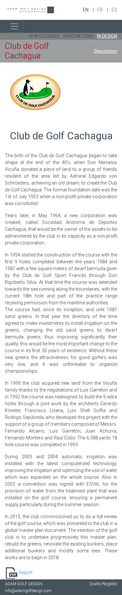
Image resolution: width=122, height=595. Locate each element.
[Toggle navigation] (14, 26)
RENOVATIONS (78, 36)
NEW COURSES (44, 36)
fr (100, 9)
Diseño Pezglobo (103, 584)
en (86, 9)
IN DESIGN (107, 36)
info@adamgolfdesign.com (28, 590)
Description (105, 51)
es (114, 9)
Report (26, 572)
